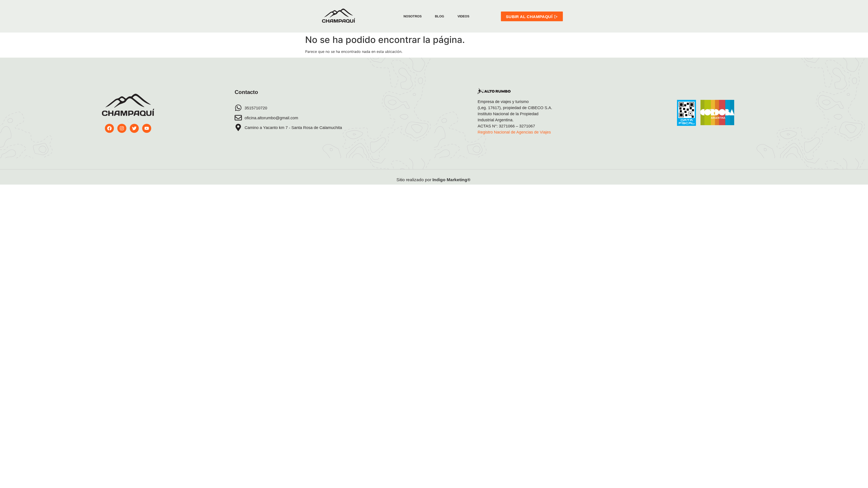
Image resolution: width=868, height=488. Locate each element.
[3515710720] (238, 107)
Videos (463, 16)
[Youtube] (146, 128)
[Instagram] (121, 128)
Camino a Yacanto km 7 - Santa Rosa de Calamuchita (293, 127)
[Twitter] (134, 128)
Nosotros (412, 16)
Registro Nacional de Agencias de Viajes (514, 132)
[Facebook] (109, 128)
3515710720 (256, 108)
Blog (439, 16)
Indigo (439, 179)
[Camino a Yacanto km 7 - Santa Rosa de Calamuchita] (238, 127)
